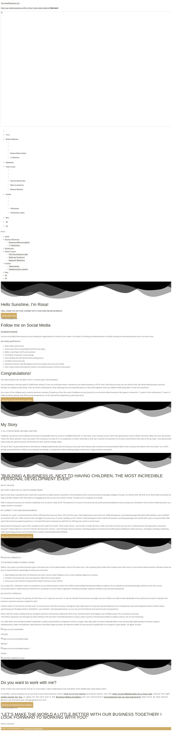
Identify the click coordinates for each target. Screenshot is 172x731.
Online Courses (10, 251)
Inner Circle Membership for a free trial (132, 694)
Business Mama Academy (19, 242)
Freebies (8, 263)
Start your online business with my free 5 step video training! (29, 8)
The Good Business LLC (10, 3)
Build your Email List (17, 257)
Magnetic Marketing (17, 260)
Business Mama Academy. (69, 697)
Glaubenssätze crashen (18, 269)
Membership (9, 248)
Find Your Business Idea (18, 254)
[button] (86, 231)
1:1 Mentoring (14, 245)
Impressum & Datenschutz (33, 729)
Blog (6, 272)
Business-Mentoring (12, 239)
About (7, 236)
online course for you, (12, 697)
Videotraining (14, 266)
